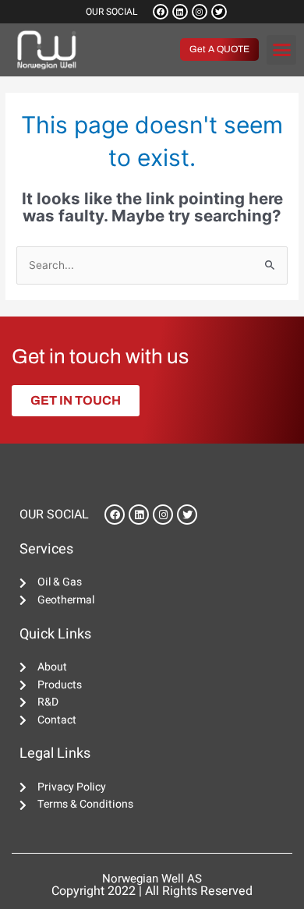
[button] (281, 50)
